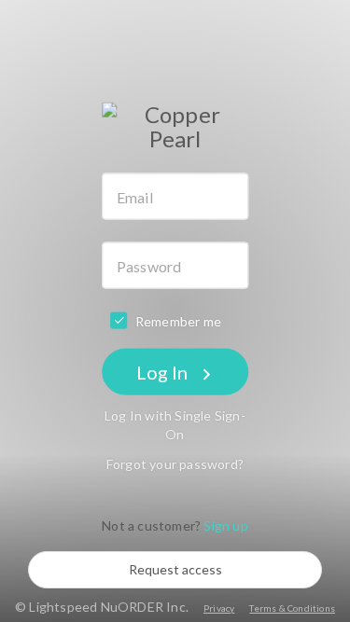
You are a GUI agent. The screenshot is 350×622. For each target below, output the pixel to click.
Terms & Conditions (292, 608)
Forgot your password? (175, 464)
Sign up (225, 525)
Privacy (218, 608)
